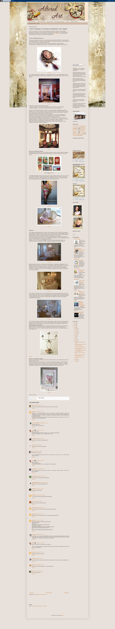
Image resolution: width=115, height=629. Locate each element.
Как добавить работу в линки (33, 23)
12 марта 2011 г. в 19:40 (40, 468)
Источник (49, 226)
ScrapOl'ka (34, 507)
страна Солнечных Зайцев (79, 312)
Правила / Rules (50, 21)
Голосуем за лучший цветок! (79, 346)
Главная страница (31, 21)
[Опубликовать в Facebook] (42, 397)
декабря (76, 328)
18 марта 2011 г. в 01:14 (39, 558)
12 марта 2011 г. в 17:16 (40, 430)
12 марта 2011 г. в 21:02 (39, 488)
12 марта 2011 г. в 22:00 (38, 501)
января (76, 361)
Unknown (33, 411)
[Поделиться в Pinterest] (43, 397)
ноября (76, 329)
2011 (75, 327)
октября (76, 331)
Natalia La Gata (34, 476)
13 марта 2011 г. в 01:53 (39, 520)
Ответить (33, 408)
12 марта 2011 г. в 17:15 (44, 422)
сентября (76, 332)
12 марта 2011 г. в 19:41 (41, 476)
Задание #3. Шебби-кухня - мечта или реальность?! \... (80, 345)
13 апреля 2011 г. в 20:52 (38, 571)
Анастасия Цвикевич (35, 422)
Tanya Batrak (34, 534)
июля (76, 335)
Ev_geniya (34, 438)
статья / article (34, 399)
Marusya (33, 564)
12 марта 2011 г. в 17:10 (39, 405)
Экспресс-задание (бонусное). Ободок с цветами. (80, 355)
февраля (76, 359)
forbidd (33, 558)
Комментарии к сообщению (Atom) (41, 594)
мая (75, 338)
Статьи (67, 21)
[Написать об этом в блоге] (40, 397)
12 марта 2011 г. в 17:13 (39, 411)
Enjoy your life (76, 279)
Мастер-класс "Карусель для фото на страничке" (82, 250)
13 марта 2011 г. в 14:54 (41, 534)
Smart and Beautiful (77, 248)
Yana (33, 451)
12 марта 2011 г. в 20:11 (44, 482)
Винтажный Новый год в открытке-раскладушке (82, 271)
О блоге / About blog (41, 21)
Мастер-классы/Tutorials (59, 21)
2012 (75, 325)
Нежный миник (81, 260)
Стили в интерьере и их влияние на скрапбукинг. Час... (80, 348)
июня (76, 336)
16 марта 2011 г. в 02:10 (39, 552)
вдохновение (75, 125)
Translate (80, 65)
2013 (75, 324)
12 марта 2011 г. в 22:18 (40, 507)
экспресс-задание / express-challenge (79, 135)
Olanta (33, 571)
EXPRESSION (76, 259)
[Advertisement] (79, 44)
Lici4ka (33, 405)
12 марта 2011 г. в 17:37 (40, 438)
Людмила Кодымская (36, 482)
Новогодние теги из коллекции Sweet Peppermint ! (82, 293)
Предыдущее (66, 592)
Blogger (62, 615)
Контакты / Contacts (74, 21)
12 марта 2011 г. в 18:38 (40, 460)
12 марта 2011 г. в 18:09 (38, 451)
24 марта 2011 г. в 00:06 (39, 564)
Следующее (31, 592)
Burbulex (33, 488)
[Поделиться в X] (41, 397)
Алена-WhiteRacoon (57, 33)
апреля (76, 339)
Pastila (33, 430)
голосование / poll (80, 125)
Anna (33, 501)
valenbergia (34, 468)
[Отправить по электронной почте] (39, 397)
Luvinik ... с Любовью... (78, 301)
